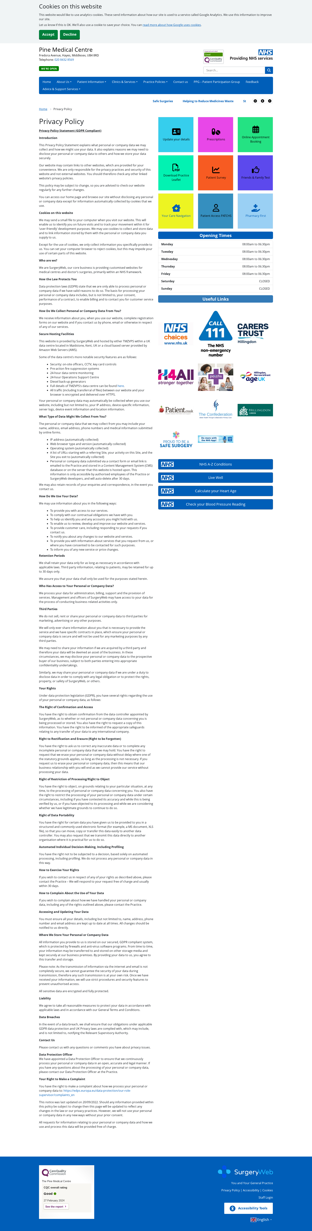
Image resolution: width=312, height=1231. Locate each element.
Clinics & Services (123, 82)
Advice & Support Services (60, 89)
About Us (63, 82)
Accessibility (251, 1190)
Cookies (267, 1190)
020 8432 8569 (64, 60)
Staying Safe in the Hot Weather (245, 101)
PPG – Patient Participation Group (217, 82)
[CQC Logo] (54, 1175)
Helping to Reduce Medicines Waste (187, 101)
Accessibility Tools (252, 1208)
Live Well (215, 477)
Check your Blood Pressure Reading (215, 504)
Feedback (252, 82)
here (121, 386)
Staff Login (266, 1197)
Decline (70, 34)
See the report (54, 1206)
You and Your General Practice (252, 1183)
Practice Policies (154, 82)
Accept (48, 34)
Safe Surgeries (142, 101)
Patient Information (90, 82)
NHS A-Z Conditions (215, 464)
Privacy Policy (230, 1190)
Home (47, 82)
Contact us (180, 82)
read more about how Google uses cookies (172, 25)
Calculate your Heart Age (215, 490)
